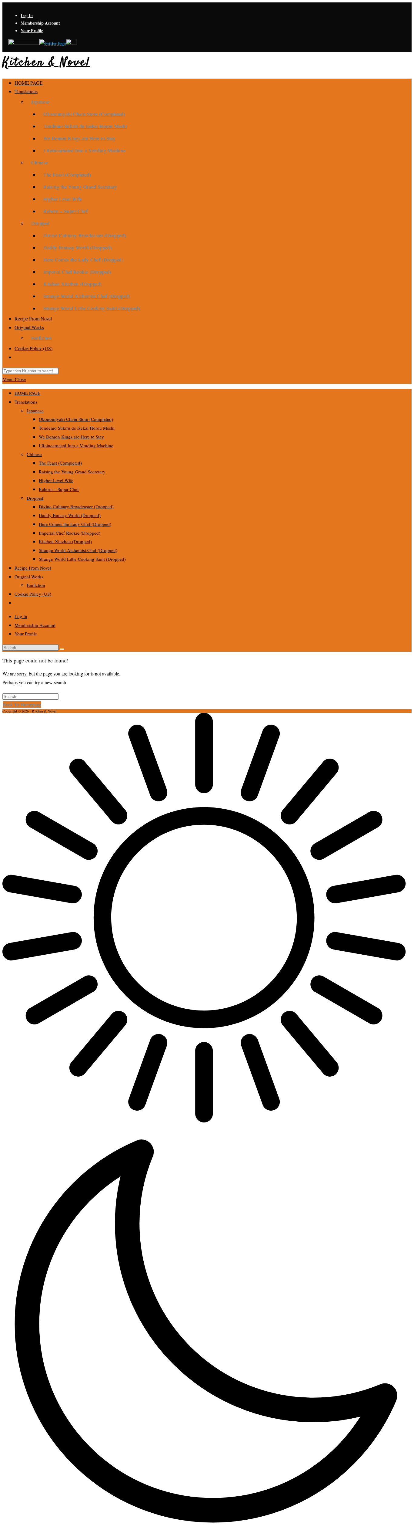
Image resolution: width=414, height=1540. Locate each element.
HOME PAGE (27, 393)
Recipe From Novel (33, 568)
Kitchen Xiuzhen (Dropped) (65, 541)
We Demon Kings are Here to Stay (71, 437)
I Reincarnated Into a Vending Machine (76, 445)
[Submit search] (62, 649)
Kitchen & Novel (46, 62)
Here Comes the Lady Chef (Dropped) (75, 524)
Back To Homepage (22, 704)
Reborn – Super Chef (59, 489)
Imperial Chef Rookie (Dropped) (69, 533)
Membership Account (40, 23)
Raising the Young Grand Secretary (72, 472)
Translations (26, 402)
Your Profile (32, 30)
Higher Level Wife (56, 480)
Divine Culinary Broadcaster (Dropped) (76, 506)
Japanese (35, 411)
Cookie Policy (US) (33, 594)
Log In (27, 15)
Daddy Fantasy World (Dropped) (70, 515)
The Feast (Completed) (60, 463)
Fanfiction (36, 585)
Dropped (35, 498)
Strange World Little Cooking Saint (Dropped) (82, 559)
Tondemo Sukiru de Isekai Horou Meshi (77, 428)
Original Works (29, 577)
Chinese (34, 454)
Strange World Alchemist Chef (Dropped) (78, 550)
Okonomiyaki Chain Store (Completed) (76, 419)
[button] (207, 1125)
